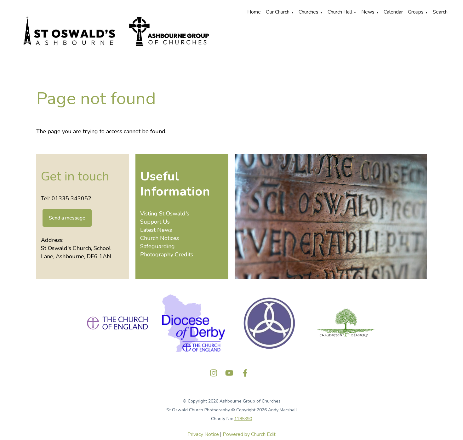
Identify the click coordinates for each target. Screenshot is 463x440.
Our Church (277, 12)
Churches (308, 12)
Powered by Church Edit (249, 434)
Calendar (393, 12)
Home (254, 12)
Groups (416, 12)
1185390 (243, 419)
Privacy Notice (203, 434)
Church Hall (340, 12)
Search (440, 12)
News (367, 12)
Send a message (67, 217)
